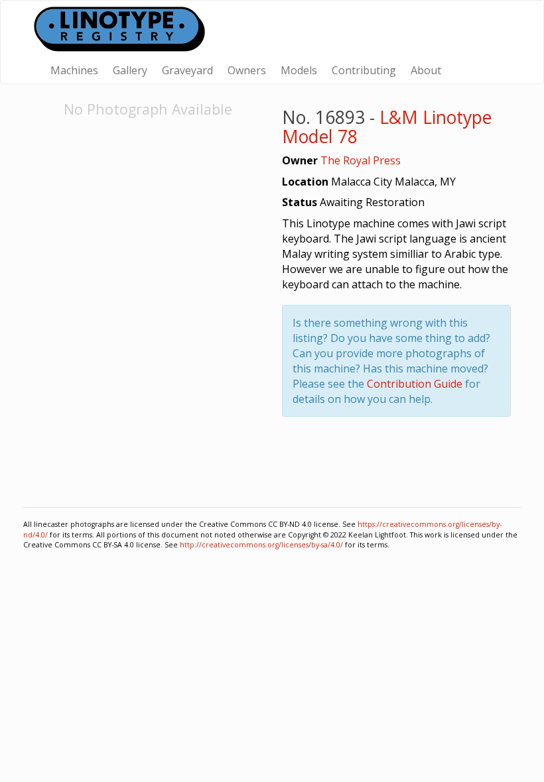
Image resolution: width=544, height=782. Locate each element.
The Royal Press (360, 160)
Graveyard (187, 70)
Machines (74, 70)
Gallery (130, 70)
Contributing (364, 70)
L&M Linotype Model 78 (387, 126)
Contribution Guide (414, 383)
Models (299, 70)
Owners (247, 70)
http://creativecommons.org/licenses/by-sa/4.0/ (261, 544)
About (426, 70)
